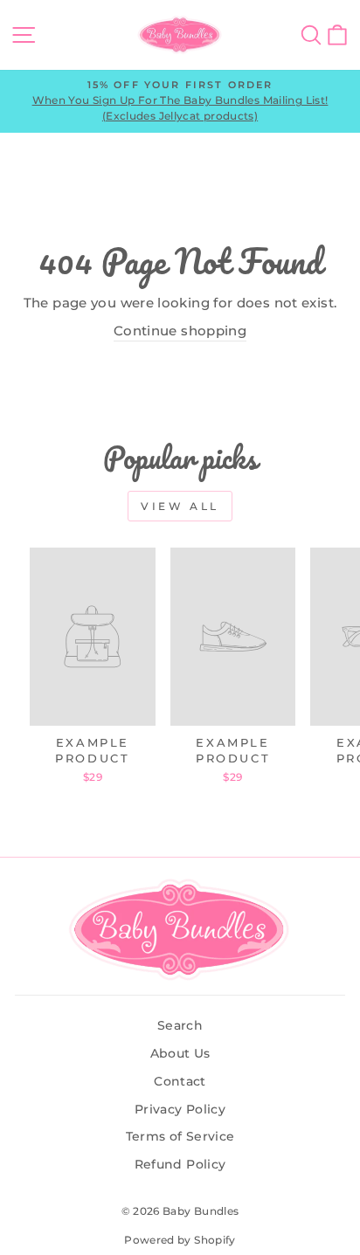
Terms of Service (180, 1136)
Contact (180, 1081)
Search (180, 1025)
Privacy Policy (180, 1109)
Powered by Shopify (180, 1239)
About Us (180, 1053)
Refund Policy (180, 1164)
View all (180, 506)
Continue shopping (180, 331)
